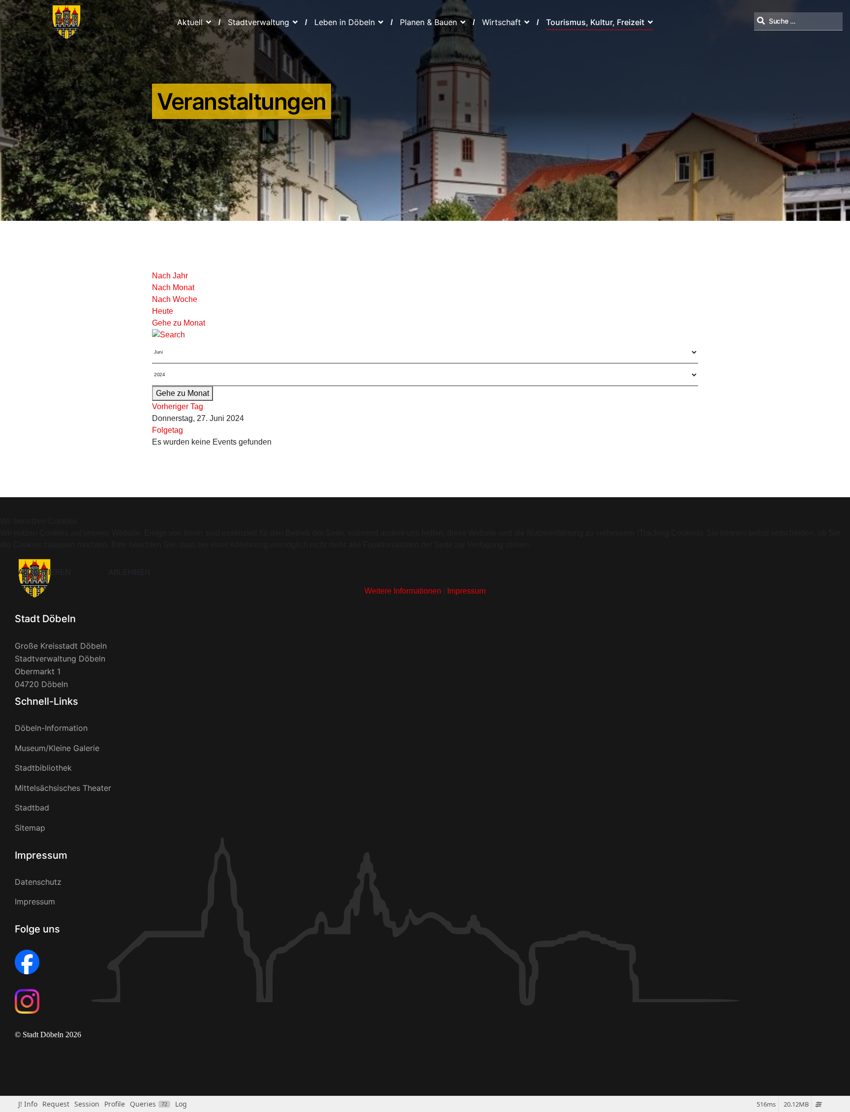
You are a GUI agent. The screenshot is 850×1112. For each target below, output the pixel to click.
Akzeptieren (44, 572)
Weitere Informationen (402, 591)
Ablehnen (129, 572)
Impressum (466, 591)
